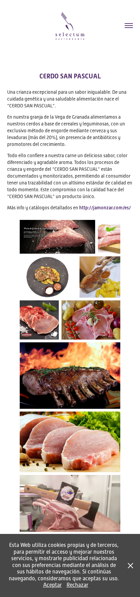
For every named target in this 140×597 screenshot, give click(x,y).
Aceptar (52, 585)
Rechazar (77, 585)
